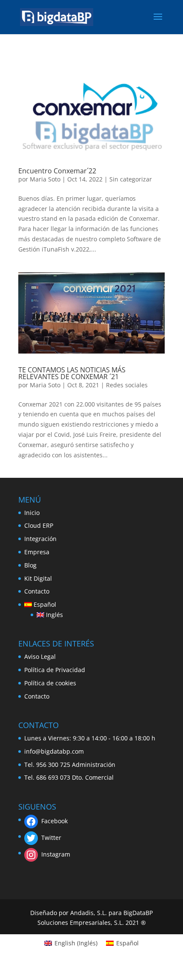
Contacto (36, 591)
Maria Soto (45, 179)
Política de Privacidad (54, 670)
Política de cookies (50, 683)
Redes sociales (127, 385)
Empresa (36, 552)
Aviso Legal (40, 656)
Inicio (32, 513)
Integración (40, 539)
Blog (30, 565)
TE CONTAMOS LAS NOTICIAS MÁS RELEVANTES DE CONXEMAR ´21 (72, 373)
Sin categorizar (130, 179)
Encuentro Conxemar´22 (57, 170)
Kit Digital (38, 578)
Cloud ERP (38, 525)
